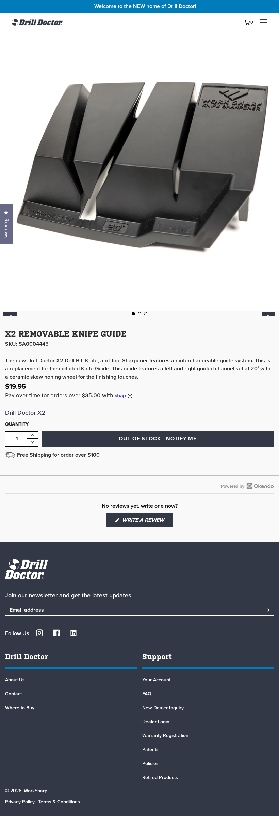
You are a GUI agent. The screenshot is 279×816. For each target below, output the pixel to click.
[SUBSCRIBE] (260, 610)
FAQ (146, 694)
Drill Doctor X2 (25, 412)
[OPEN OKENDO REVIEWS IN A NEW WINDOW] (247, 486)
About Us (15, 680)
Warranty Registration (165, 736)
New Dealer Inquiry (163, 708)
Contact (13, 694)
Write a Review (147, 521)
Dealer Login (155, 722)
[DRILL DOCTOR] (37, 22)
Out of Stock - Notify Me (158, 438)
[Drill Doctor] (139, 569)
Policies (150, 763)
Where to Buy (19, 708)
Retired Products (160, 777)
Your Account (156, 680)
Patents (150, 749)
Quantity (17, 424)
